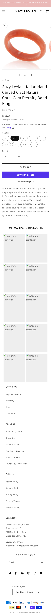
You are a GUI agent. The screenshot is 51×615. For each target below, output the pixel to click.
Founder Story (12, 444)
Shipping (5, 120)
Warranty (10, 400)
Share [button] (8, 80)
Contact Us (11, 413)
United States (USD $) (24, 592)
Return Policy (12, 481)
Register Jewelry (13, 394)
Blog (8, 407)
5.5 (24, 144)
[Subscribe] (42, 562)
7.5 (33, 138)
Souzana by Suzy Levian (16, 463)
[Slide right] (32, 75)
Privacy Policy (12, 494)
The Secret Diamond (15, 451)
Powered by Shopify (35, 612)
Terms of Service (13, 501)
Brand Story (11, 438)
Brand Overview (13, 457)
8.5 (14, 138)
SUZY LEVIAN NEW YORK (21, 612)
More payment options (25, 182)
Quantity (5, 151)
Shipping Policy (13, 488)
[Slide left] (19, 75)
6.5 (6, 144)
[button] (3, 12)
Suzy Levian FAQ (13, 507)
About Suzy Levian (14, 431)
